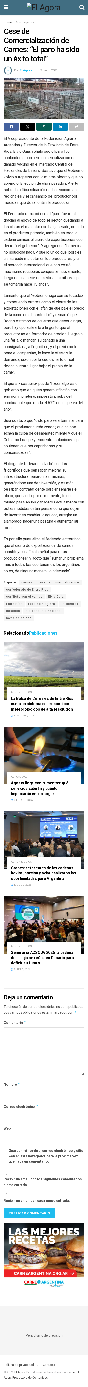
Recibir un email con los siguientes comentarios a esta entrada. (43, 1182)
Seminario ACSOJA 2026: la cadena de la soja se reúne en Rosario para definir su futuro (42, 957)
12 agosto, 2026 (23, 715)
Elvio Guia (56, 596)
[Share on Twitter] (27, 127)
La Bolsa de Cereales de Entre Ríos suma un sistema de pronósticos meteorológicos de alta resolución (42, 703)
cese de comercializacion (58, 582)
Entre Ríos (14, 604)
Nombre (12, 1084)
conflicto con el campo (24, 596)
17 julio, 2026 (22, 885)
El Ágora (26, 70)
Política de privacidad (19, 1365)
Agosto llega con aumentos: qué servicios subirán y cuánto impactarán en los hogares (39, 788)
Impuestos (70, 604)
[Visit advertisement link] (44, 1257)
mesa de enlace (19, 618)
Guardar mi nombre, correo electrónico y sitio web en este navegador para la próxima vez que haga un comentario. (46, 1156)
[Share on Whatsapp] (44, 127)
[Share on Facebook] (11, 127)
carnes (26, 582)
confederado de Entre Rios (27, 589)
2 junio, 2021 (49, 70)
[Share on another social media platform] (76, 127)
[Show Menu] (6, 7)
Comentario (15, 1022)
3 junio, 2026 (21, 969)
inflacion (13, 611)
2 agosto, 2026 (23, 800)
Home (8, 22)
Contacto (49, 1365)
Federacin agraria (42, 604)
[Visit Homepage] (44, 7)
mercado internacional (44, 611)
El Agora (20, 1372)
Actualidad (19, 777)
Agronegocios (25, 22)
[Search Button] (81, 7)
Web (7, 1128)
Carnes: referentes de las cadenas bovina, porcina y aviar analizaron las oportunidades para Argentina (43, 873)
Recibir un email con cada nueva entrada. (37, 1201)
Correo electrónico (21, 1106)
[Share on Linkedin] (60, 127)
